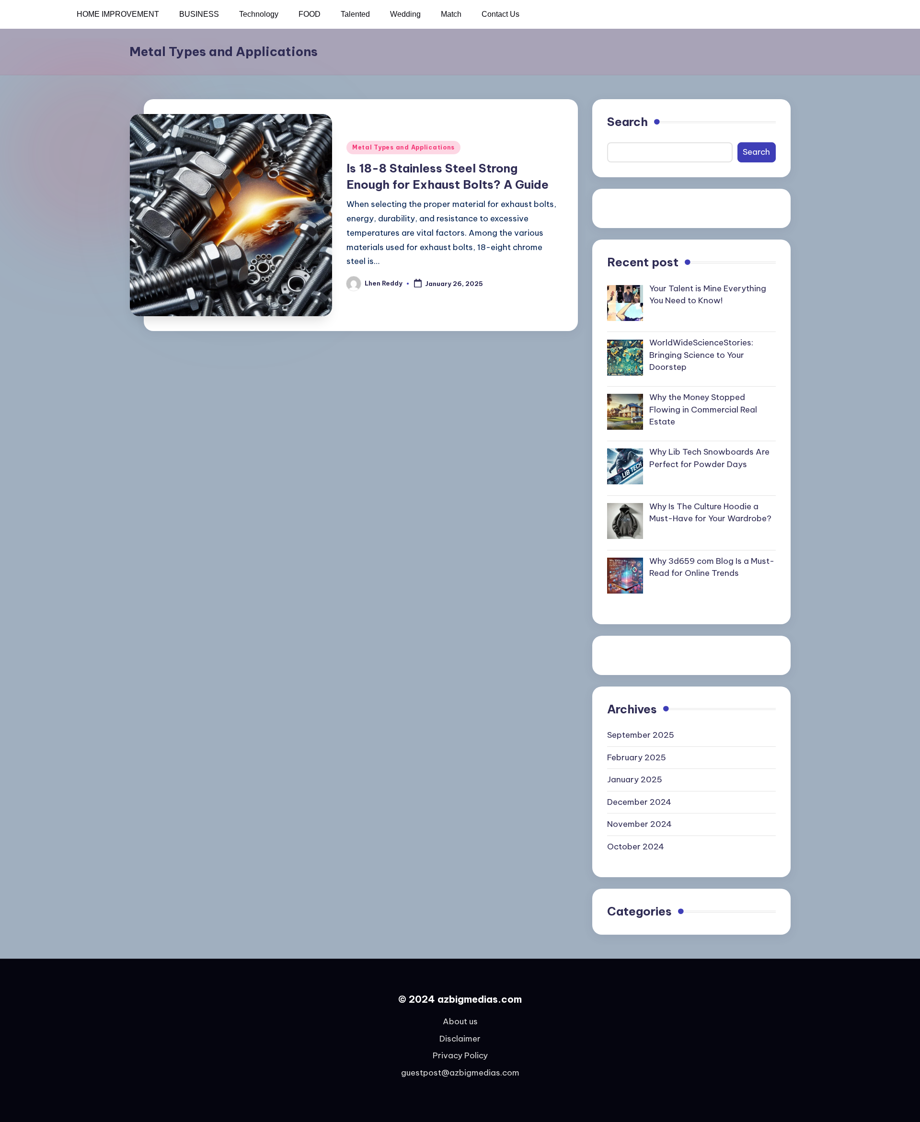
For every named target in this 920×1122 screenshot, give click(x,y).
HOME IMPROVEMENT (118, 14)
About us (460, 1021)
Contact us (500, 14)
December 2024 (639, 802)
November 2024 (639, 824)
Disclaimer (460, 1038)
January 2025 (634, 779)
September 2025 (640, 735)
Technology (258, 14)
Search (627, 121)
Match (451, 14)
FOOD (310, 14)
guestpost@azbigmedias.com (460, 1072)
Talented (355, 14)
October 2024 (635, 846)
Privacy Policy (460, 1055)
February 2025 (636, 757)
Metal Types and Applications (403, 147)
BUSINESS (199, 14)
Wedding (405, 14)
